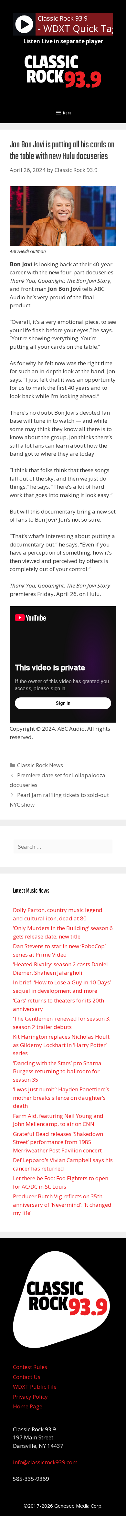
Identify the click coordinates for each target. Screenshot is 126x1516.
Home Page (27, 1406)
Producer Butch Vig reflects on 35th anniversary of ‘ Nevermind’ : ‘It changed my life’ (62, 1204)
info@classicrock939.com (45, 1462)
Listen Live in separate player (63, 41)
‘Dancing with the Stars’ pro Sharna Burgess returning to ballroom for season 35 (57, 1071)
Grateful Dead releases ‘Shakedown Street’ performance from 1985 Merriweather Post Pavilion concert (58, 1142)
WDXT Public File (35, 1386)
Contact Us (26, 1377)
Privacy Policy (30, 1396)
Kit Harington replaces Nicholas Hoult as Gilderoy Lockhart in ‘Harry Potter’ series (61, 1045)
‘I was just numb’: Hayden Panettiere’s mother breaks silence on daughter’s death (61, 1097)
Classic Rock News (40, 765)
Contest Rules (30, 1367)
